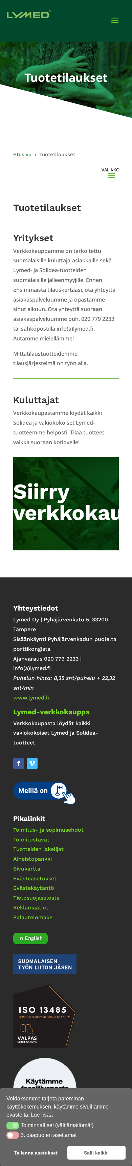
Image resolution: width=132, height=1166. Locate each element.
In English (30, 938)
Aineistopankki (32, 859)
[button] (12, 1125)
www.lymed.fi (31, 697)
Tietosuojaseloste (36, 898)
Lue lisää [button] (42, 1115)
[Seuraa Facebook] (18, 763)
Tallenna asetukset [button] (36, 1153)
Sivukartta (26, 868)
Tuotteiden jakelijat (38, 849)
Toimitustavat (31, 839)
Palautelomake (32, 917)
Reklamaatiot (30, 907)
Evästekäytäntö (33, 888)
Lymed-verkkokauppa (51, 712)
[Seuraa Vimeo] (32, 763)
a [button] (114, 20)
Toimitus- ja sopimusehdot (48, 830)
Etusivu (22, 154)
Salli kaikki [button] (96, 1153)
